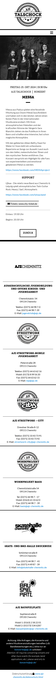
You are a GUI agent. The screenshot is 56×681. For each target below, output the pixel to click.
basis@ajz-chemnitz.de (32, 506)
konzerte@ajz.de (23, 649)
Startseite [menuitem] (28, 14)
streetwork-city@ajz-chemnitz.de (32, 441)
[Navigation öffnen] (51, 32)
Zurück (28, 233)
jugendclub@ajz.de (31, 313)
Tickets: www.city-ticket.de (23, 203)
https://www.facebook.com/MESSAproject (28, 170)
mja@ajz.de (32, 380)
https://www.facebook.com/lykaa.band (26, 194)
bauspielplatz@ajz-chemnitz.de (32, 628)
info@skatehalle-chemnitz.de (32, 567)
